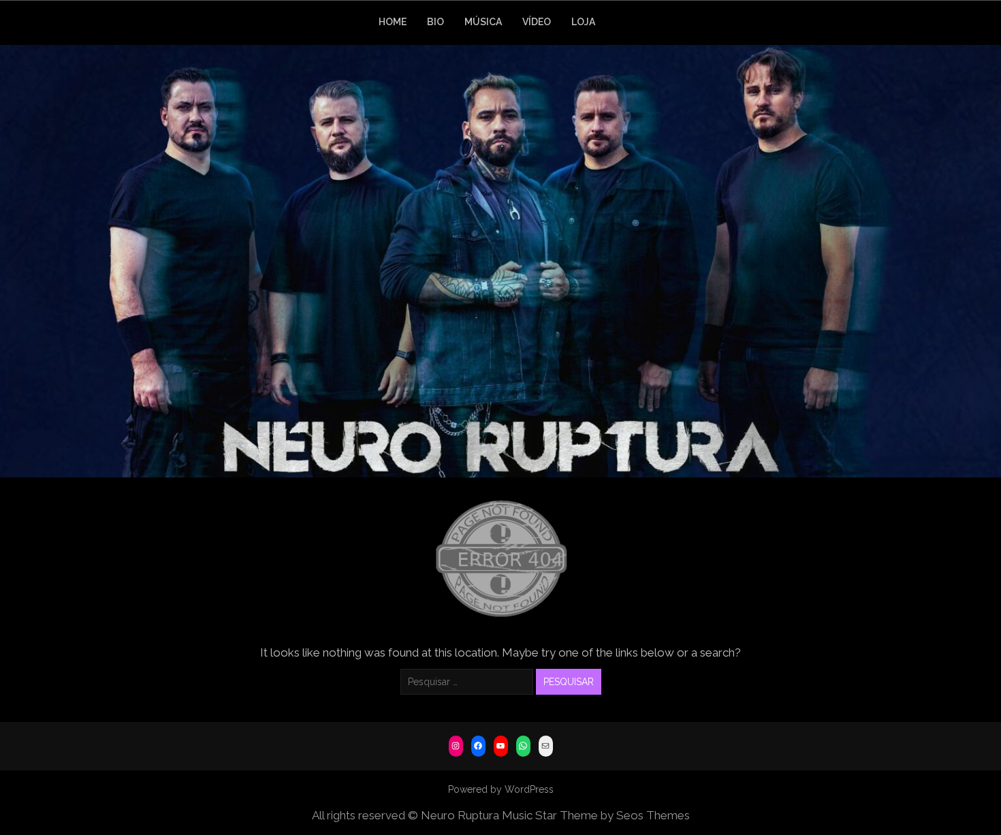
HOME (393, 21)
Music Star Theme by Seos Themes (596, 815)
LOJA (583, 21)
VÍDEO (536, 21)
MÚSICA (483, 21)
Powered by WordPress (501, 789)
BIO (435, 21)
